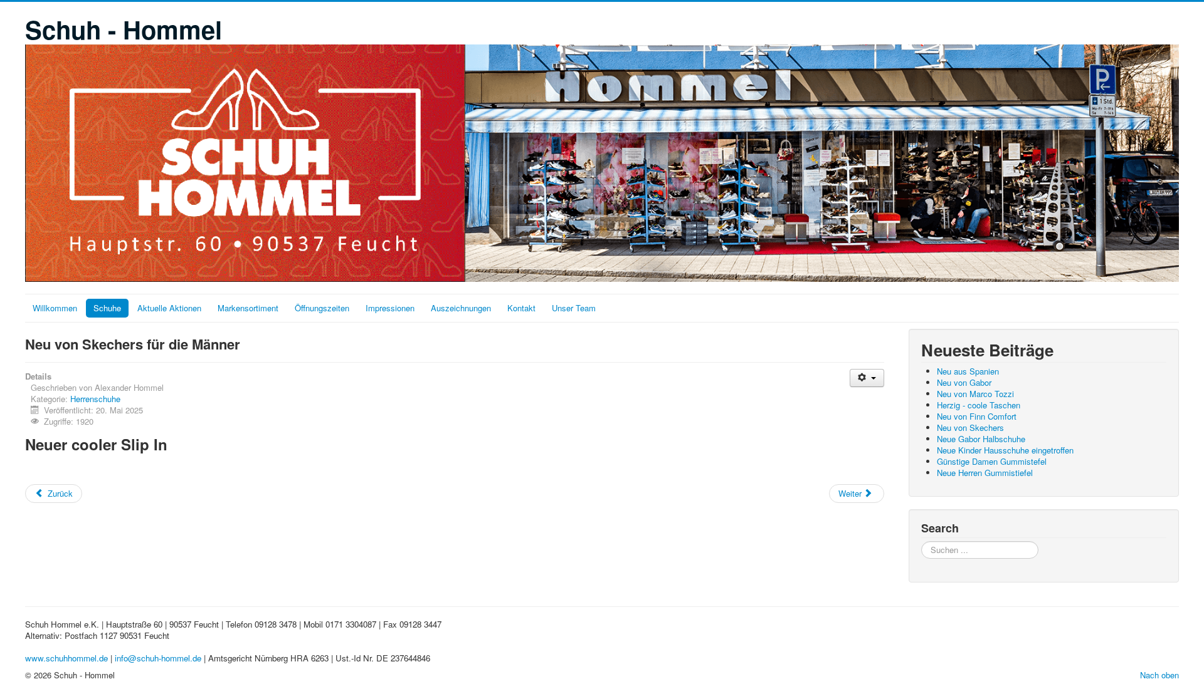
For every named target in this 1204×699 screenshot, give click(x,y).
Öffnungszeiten (322, 308)
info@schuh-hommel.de (158, 658)
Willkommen (55, 308)
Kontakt (521, 308)
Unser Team (574, 308)
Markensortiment (248, 308)
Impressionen (390, 308)
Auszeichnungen (461, 308)
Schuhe (107, 308)
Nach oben (1159, 675)
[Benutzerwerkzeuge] (867, 378)
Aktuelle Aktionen (169, 308)
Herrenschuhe (95, 399)
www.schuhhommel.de (66, 658)
